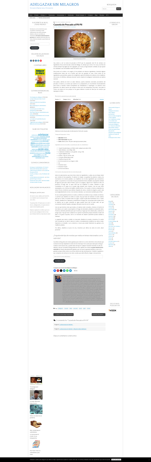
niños (48, 145)
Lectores (111, 236)
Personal (111, 219)
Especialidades (112, 233)
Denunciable (112, 209)
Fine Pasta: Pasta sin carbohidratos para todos (35, 452)
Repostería (111, 244)
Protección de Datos (44, 17)
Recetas (102, 15)
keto (32, 145)
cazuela (66, 308)
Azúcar (110, 206)
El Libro (36, 15)
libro (35, 145)
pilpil (84, 308)
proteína (32, 153)
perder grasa (35, 149)
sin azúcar (42, 154)
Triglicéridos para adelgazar (36, 122)
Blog (96, 15)
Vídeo (110, 246)
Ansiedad (111, 204)
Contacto (90, 15)
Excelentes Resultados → (98, 314)
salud (38, 155)
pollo (44, 150)
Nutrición (111, 216)
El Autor (43, 15)
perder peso (43, 149)
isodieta (48, 143)
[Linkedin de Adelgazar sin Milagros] (36, 60)
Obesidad (111, 218)
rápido (35, 154)
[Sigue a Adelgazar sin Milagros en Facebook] (31, 60)
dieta (71, 308)
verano (43, 157)
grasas (44, 143)
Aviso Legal (32, 17)
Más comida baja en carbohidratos (38, 105)
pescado (76, 308)
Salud (110, 223)
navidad (45, 145)
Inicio (30, 15)
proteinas (47, 150)
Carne (110, 231)
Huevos (110, 234)
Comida (110, 208)
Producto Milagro (113, 221)
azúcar (48, 137)
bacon (35, 138)
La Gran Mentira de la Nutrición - (37, 177)
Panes (110, 238)
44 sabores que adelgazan (115, 132)
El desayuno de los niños (114, 137)
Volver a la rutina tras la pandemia (38, 102)
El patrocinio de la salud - (36, 180)
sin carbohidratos (39, 155)
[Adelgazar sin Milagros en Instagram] (33, 60)
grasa (40, 143)
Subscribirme (34, 48)
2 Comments (73, 27)
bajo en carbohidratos (41, 138)
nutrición (34, 147)
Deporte (110, 211)
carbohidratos (34, 139)
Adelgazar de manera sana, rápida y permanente (114, 112)
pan (48, 146)
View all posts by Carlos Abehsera (74, 301)
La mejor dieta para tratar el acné (37, 99)
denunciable (46, 141)
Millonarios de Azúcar (35, 124)
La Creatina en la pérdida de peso (38, 119)
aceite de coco (35, 134)
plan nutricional (38, 150)
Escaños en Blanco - (34, 174)
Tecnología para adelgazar (36, 97)
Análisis (110, 203)
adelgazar (60, 308)
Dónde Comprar (80, 15)
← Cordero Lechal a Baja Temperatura (63, 314)
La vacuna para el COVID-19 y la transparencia (34, 436)
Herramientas (60, 15)
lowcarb (38, 145)
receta (88, 308)
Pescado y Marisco (60, 22)
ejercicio (37, 143)
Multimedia (71, 15)
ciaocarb (44, 139)
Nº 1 (107, 15)
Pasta (110, 239)
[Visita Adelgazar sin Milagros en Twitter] (38, 60)
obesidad (45, 146)
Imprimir (102, 99)
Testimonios (52, 15)
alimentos (43, 136)
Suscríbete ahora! (59, 261)
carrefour (40, 139)
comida (40, 141)
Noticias (110, 213)
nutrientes (40, 146)
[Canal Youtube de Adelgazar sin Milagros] (41, 60)
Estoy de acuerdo (116, 459)
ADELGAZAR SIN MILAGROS (54, 4)
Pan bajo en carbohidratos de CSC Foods (39, 115)
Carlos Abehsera (58, 27)
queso (43, 153)
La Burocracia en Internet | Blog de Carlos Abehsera (72, 329)
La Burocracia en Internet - (66, 324)
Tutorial (110, 224)
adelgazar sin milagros (35, 136)
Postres (110, 243)
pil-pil (80, 308)
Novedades (111, 214)
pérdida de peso (38, 153)
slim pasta (43, 156)
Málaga (41, 145)
